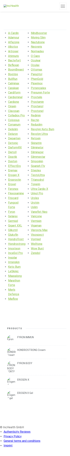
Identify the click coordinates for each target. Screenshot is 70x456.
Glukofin (13, 234)
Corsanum (14, 124)
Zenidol (35, 253)
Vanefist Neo (39, 211)
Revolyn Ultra (39, 134)
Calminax (13, 83)
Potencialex (38, 88)
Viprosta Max (39, 230)
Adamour (13, 37)
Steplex (36, 170)
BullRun (12, 79)
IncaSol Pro (15, 253)
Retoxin (36, 138)
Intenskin (14, 262)
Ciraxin (12, 106)
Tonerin (35, 184)
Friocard (13, 198)
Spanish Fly (38, 166)
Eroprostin (14, 179)
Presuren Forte (40, 92)
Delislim (13, 129)
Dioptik (12, 157)
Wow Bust (37, 248)
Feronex (13, 189)
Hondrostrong (16, 244)
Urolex (35, 198)
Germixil (13, 221)
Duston (12, 161)
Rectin (35, 120)
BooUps (13, 74)
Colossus (14, 120)
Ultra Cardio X (39, 189)
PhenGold (37, 79)
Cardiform (14, 92)
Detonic (13, 143)
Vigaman (36, 225)
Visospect (37, 234)
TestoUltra (38, 175)
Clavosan (13, 111)
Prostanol (37, 106)
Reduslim (36, 124)
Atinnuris (13, 56)
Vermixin (36, 221)
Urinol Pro (37, 193)
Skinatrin (36, 143)
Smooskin (37, 161)
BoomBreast (16, 69)
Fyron (11, 211)
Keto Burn (14, 266)
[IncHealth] (11, 5)
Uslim (34, 207)
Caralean (13, 88)
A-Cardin (13, 33)
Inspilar (12, 257)
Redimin (36, 115)
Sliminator (37, 147)
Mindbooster (39, 33)
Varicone (36, 216)
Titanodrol (37, 179)
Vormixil (36, 239)
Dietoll (12, 152)
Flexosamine (16, 193)
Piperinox (37, 83)
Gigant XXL (15, 225)
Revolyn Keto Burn (42, 129)
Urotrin (35, 202)
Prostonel (37, 111)
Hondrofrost (16, 239)
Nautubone (38, 42)
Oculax (35, 65)
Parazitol (36, 74)
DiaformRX (15, 147)
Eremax (12, 170)
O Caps (35, 56)
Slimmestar (38, 157)
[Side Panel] (62, 6)
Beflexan (13, 65)
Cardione (13, 102)
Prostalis (36, 97)
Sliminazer (37, 152)
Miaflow (13, 299)
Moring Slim (38, 37)
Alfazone (13, 42)
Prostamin (37, 102)
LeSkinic (13, 271)
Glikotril (13, 230)
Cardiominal (15, 97)
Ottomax (36, 69)
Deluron (13, 134)
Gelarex (13, 216)
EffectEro (14, 166)
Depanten (14, 138)
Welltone (36, 244)
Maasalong (15, 276)
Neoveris (36, 46)
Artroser (13, 51)
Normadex (37, 51)
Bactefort (14, 60)
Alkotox (13, 46)
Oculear (36, 60)
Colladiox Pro (16, 115)
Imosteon (14, 248)
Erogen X (13, 175)
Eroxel (12, 184)
